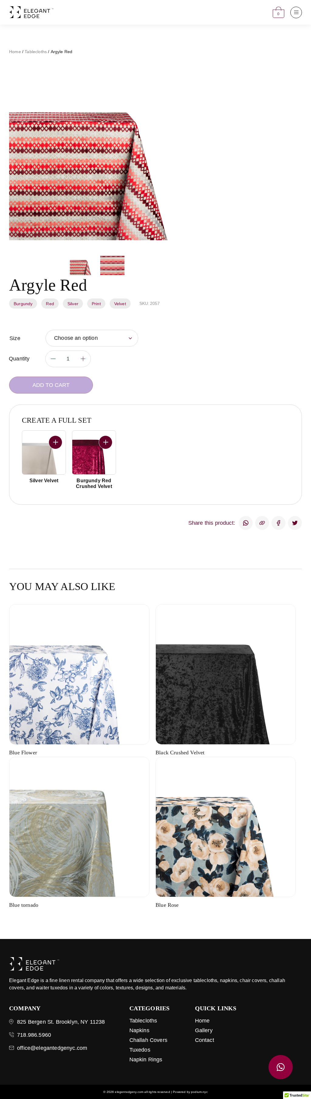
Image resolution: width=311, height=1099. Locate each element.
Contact (204, 1040)
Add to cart (51, 385)
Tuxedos (139, 1050)
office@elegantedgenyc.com (52, 1048)
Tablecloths (36, 51)
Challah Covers (148, 1040)
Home (15, 51)
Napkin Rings (145, 1059)
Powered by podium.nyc (190, 1092)
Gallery (204, 1030)
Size (14, 338)
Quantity (19, 359)
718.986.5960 (34, 1035)
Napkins (139, 1030)
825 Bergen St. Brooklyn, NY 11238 (61, 1022)
